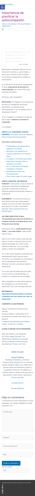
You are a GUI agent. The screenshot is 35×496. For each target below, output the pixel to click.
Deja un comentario (9, 24)
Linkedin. (20, 324)
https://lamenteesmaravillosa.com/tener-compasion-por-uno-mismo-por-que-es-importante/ (17, 296)
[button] (2, 7)
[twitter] (2, 487)
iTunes (14, 344)
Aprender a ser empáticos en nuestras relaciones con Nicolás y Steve (18, 153)
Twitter (4, 324)
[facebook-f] (2, 485)
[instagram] (2, 489)
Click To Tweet (23, 64)
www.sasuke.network (18, 184)
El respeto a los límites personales (19, 159)
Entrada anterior (17, 383)
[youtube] (2, 491)
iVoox (23, 344)
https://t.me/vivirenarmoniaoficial (14, 137)
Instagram (26, 321)
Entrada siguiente (17, 388)
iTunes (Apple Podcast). (13, 336)
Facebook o (12, 324)
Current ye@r (7, 467)
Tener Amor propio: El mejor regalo (19, 176)
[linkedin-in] (2, 493)
